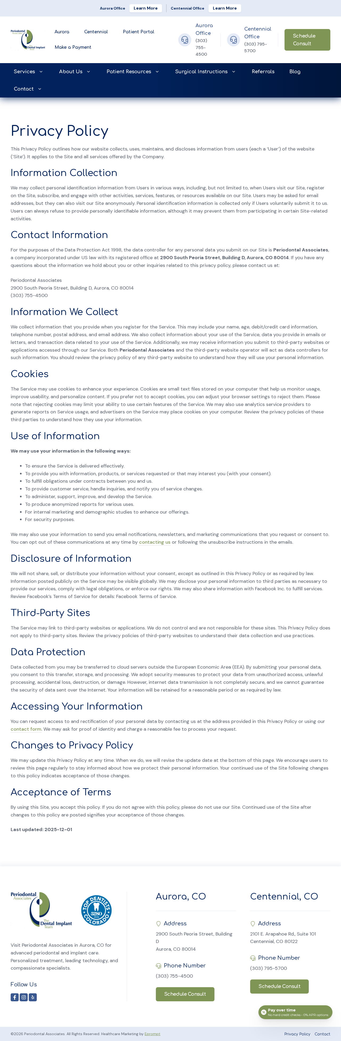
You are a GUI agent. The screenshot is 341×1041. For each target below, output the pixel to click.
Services (24, 71)
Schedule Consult (304, 39)
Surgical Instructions (201, 71)
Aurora (62, 32)
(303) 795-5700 (268, 968)
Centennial (96, 32)
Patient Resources (129, 71)
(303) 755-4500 (201, 47)
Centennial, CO (284, 896)
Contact (24, 89)
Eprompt (152, 1033)
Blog (295, 71)
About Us (70, 71)
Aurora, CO (181, 896)
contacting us (154, 542)
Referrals (263, 71)
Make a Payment (73, 47)
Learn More (146, 8)
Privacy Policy (297, 1034)
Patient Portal (138, 32)
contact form (26, 729)
